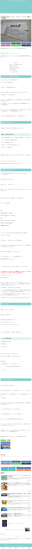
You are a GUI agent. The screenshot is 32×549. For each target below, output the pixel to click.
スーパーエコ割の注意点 (14, 70)
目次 (15, 62)
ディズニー (20, 456)
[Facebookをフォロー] (23, 468)
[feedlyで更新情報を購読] (8, 470)
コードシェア (11, 456)
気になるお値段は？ (12, 69)
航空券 (29, 456)
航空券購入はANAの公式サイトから (15, 68)
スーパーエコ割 (16, 456)
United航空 (8, 456)
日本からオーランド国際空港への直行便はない (16, 64)
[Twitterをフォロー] (8, 468)
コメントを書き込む (16, 536)
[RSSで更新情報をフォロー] (23, 470)
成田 (23, 456)
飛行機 (2, 457)
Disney (4, 456)
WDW (2, 454)
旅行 (4, 454)
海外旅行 (26, 456)
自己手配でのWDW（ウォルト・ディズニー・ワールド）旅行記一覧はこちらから (13, 48)
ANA (2, 456)
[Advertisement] (16, 8)
